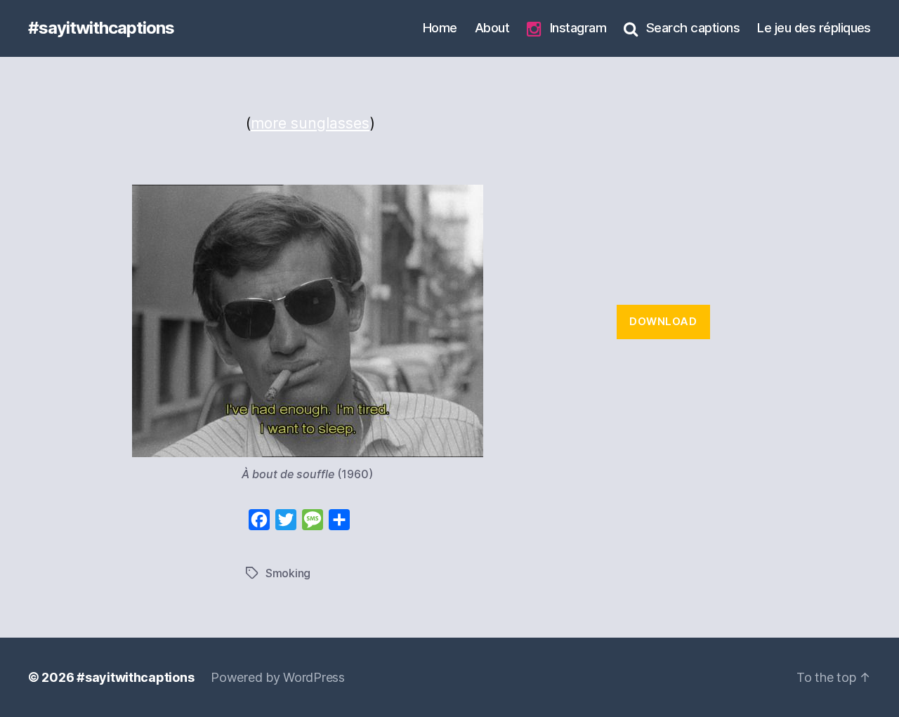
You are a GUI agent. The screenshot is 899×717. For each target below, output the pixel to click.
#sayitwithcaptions (101, 28)
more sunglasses (310, 123)
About (492, 27)
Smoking (287, 573)
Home (440, 27)
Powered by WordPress (278, 677)
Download (663, 321)
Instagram (578, 27)
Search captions (693, 27)
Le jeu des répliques (814, 27)
